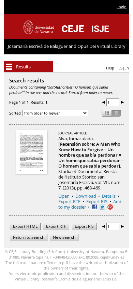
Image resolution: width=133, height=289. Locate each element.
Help (110, 67)
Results (23, 67)
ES (120, 67)
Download (85, 196)
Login (122, 6)
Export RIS (96, 201)
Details (109, 196)
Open (64, 196)
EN (126, 67)
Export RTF (69, 201)
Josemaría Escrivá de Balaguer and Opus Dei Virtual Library (66, 46)
